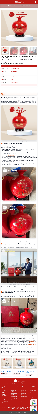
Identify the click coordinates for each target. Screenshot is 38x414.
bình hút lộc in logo (31, 341)
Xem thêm (18, 85)
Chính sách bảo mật (24, 398)
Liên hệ (3, 392)
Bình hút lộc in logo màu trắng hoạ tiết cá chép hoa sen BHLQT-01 (6, 371)
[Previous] (2, 27)
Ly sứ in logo (32, 392)
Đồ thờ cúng (32, 395)
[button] (2, 2)
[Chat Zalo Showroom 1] (35, 403)
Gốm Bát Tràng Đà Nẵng (32, 344)
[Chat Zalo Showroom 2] (35, 410)
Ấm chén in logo (33, 390)
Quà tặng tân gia (14, 396)
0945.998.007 (26, 412)
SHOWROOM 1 (12, 412)
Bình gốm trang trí (33, 397)
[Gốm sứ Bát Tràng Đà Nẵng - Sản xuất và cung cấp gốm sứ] (19, 2)
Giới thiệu (4, 390)
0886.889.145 (16, 412)
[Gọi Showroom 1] (33, 403)
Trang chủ (10, 5)
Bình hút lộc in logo (26, 5)
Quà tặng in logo (14, 398)
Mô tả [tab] (3, 93)
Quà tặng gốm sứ (17, 5)
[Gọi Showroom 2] (33, 410)
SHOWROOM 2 (21, 412)
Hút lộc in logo (32, 393)
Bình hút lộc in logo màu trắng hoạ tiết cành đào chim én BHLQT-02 (18, 371)
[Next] (35, 27)
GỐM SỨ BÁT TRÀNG (14, 406)
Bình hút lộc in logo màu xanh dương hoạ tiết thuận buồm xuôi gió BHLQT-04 (31, 371)
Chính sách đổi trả (24, 396)
